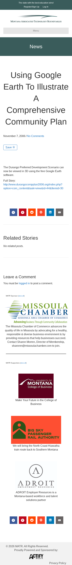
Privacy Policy (57, 563)
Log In (45, 7)
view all (21, 296)
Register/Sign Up (31, 7)
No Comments (35, 136)
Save (9, 147)
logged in (24, 283)
